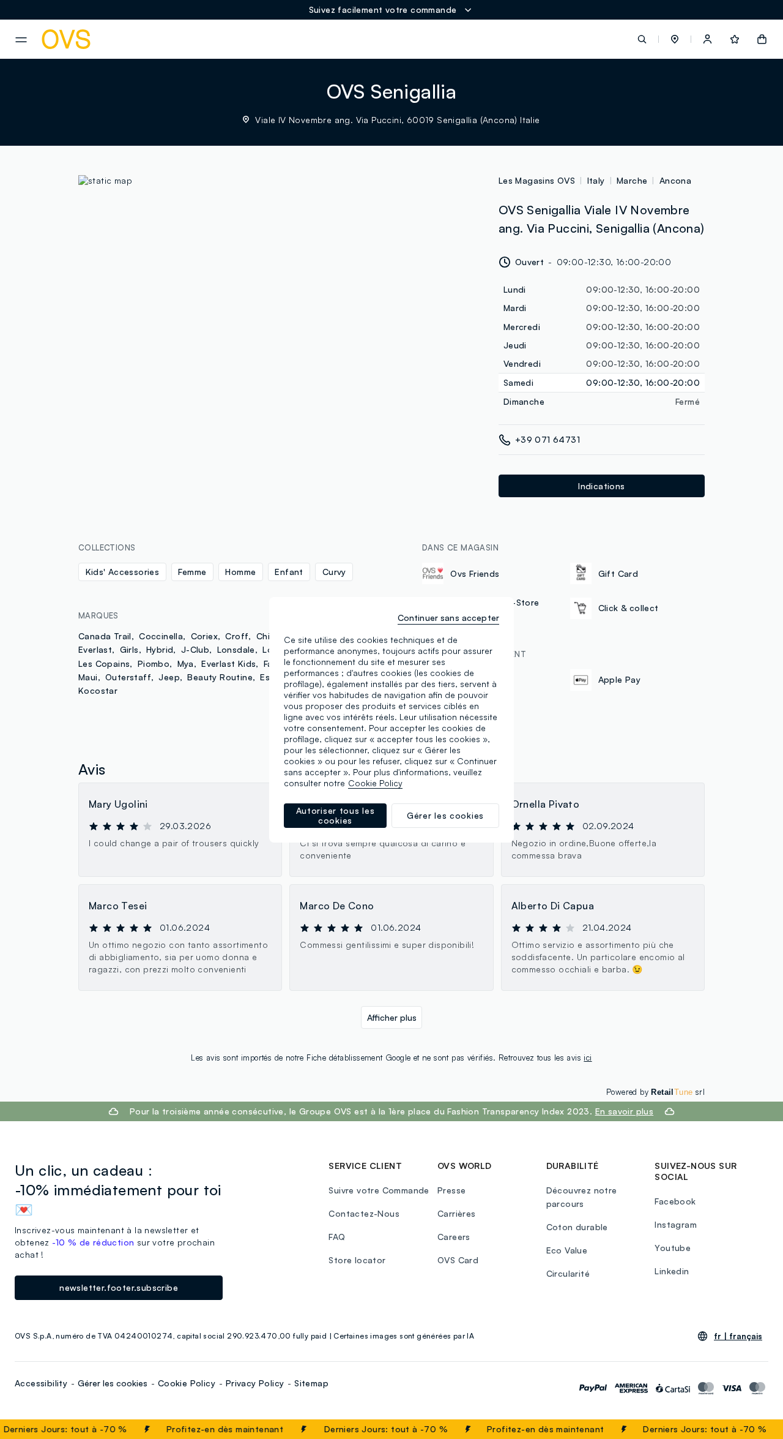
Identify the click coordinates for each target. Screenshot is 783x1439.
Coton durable (577, 1227)
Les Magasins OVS (537, 180)
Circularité (568, 1273)
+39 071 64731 (547, 439)
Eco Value (567, 1250)
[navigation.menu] (21, 40)
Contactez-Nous (363, 1213)
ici (588, 1057)
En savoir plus (624, 1111)
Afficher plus (392, 1017)
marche (632, 180)
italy (596, 180)
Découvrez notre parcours (581, 1197)
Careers (453, 1236)
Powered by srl (655, 1092)
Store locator (356, 1260)
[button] (675, 39)
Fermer (750, 1429)
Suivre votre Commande (378, 1190)
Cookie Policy (186, 1383)
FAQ (336, 1236)
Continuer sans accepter (448, 617)
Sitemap (311, 1383)
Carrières (456, 1213)
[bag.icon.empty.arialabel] (761, 39)
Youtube (673, 1247)
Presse (451, 1190)
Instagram (676, 1224)
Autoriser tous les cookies (335, 815)
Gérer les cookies (112, 1383)
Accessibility (41, 1383)
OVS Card (457, 1260)
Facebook (675, 1201)
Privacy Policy (255, 1383)
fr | (738, 1336)
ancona (675, 180)
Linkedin (672, 1271)
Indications (601, 486)
